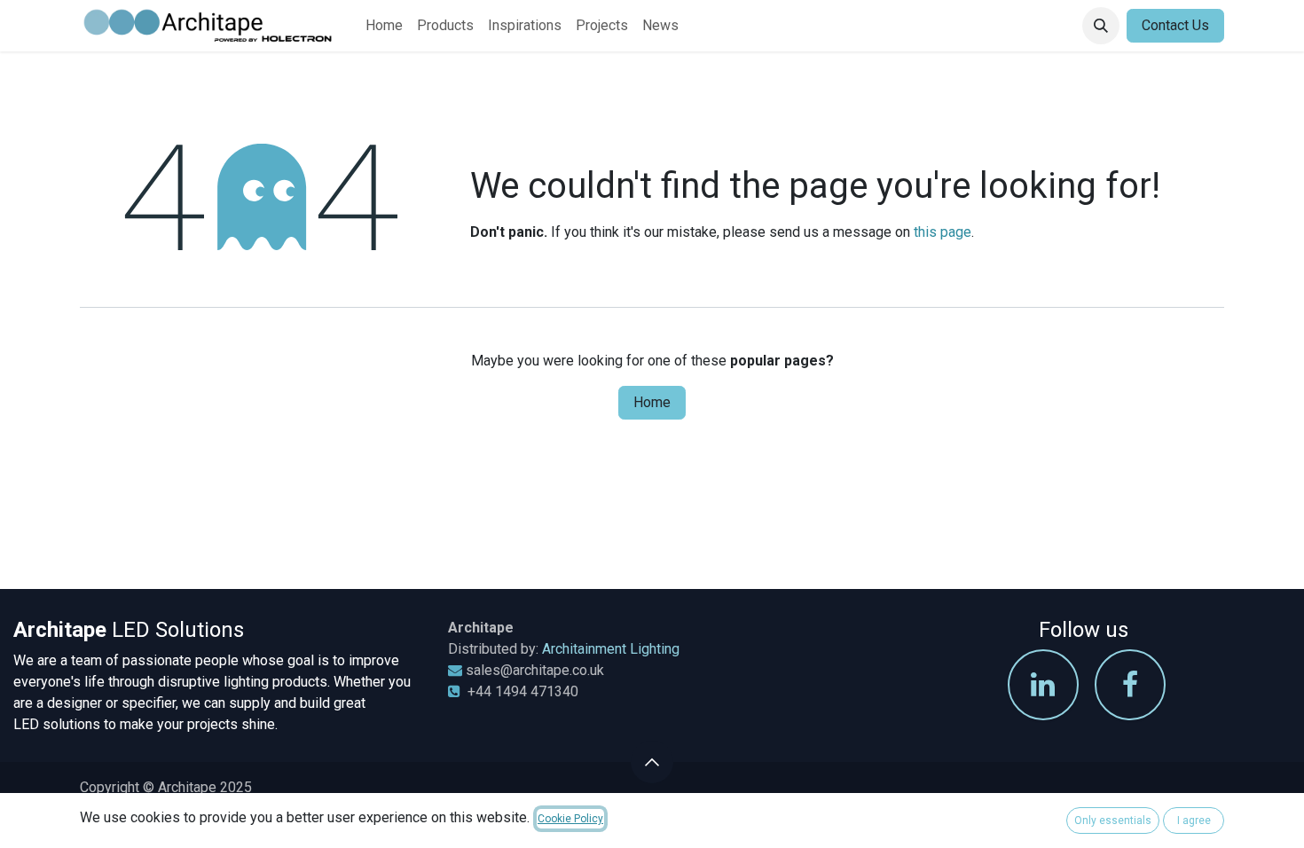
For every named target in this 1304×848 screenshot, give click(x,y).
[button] (1100, 25)
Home (652, 402)
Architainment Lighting (610, 648)
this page (942, 232)
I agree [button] (1194, 820)
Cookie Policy (570, 819)
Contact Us (1175, 25)
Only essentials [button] (1112, 820)
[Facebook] (1130, 685)
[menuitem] (384, 25)
